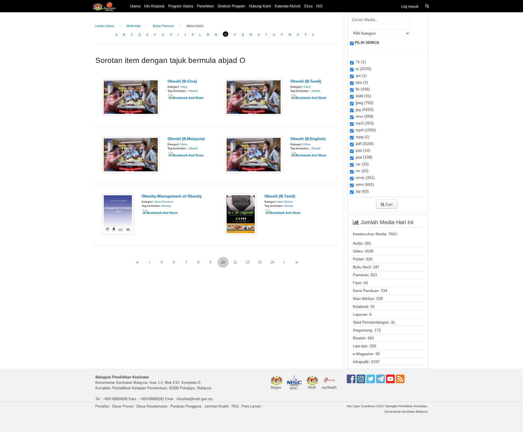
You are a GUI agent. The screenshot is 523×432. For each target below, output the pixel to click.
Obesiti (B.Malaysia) (186, 138)
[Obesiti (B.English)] (253, 154)
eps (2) (361, 82)
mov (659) (363, 116)
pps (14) (362, 150)
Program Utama (180, 6)
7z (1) (360, 62)
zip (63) (361, 191)
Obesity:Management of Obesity (172, 196)
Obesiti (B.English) (308, 138)
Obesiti (193, 90)
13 (260, 262)
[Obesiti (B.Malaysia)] (130, 154)
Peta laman (251, 406)
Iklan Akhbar (285, 201)
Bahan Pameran (163, 26)
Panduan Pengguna (186, 406)
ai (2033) (362, 68)
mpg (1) (361, 137)
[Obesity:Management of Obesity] (117, 214)
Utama (135, 6)
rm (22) (361, 171)
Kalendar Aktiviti (287, 6)
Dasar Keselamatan (152, 406)
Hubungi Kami (260, 6)
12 (248, 262)
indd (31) (362, 96)
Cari (388, 204)
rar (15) (361, 164)
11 (235, 262)
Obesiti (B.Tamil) (305, 81)
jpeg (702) (363, 103)
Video (184, 86)
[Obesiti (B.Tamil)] (253, 97)
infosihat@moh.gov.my (195, 399)
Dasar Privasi (122, 406)
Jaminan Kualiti (216, 406)
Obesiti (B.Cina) (182, 81)
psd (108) (363, 157)
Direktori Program (231, 6)
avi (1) (360, 75)
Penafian (102, 406)
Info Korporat (154, 6)
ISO (319, 6)
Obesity (166, 205)
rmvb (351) (364, 177)
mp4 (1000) (365, 130)
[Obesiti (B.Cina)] (130, 97)
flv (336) (362, 89)
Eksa (308, 6)
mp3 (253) (364, 123)
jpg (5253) (363, 109)
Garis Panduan (164, 201)
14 (272, 262)
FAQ (235, 406)
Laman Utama (104, 26)
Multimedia (133, 26)
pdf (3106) (364, 143)
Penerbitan (205, 6)
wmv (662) (364, 184)
